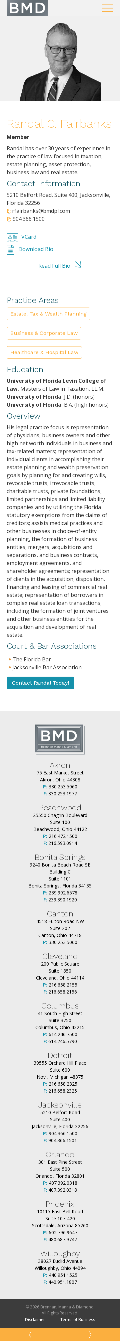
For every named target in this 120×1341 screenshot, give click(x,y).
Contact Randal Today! (40, 683)
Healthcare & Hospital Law (44, 352)
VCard (28, 236)
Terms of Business (77, 1319)
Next (90, 1334)
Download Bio (35, 249)
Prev (30, 1334)
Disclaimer (35, 1319)
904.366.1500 (28, 218)
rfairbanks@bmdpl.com (40, 210)
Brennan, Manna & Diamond (27, 8)
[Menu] (107, 8)
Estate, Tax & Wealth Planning (48, 314)
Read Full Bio (54, 265)
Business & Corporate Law (44, 333)
